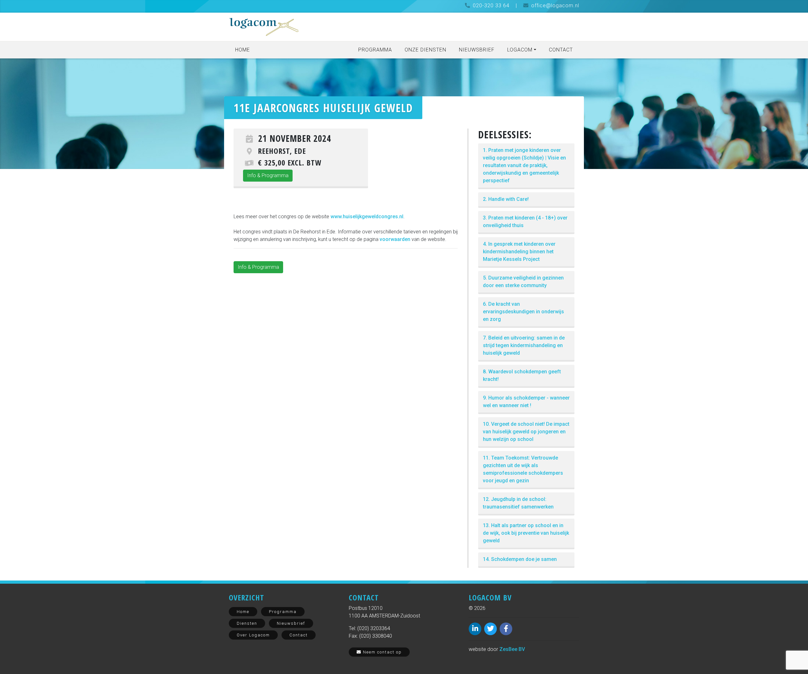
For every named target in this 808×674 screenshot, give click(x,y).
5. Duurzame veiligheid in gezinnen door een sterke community (523, 281)
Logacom (519, 50)
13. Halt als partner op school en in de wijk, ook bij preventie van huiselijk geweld (526, 533)
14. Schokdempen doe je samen (520, 559)
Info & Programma (267, 175)
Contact (561, 50)
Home (242, 50)
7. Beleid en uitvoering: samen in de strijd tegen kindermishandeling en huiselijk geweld (524, 345)
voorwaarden (396, 239)
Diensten (247, 623)
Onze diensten (425, 50)
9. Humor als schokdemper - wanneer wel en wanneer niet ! (526, 401)
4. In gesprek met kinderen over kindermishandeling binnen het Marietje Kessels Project (519, 251)
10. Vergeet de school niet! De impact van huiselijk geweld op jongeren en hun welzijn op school (526, 431)
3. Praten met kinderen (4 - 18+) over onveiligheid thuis (525, 221)
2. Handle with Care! (506, 199)
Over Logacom (253, 635)
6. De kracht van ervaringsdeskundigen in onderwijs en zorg (523, 311)
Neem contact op (381, 652)
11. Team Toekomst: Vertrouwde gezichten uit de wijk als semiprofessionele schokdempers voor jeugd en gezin (523, 469)
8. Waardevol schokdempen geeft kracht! (522, 375)
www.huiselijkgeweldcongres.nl (366, 217)
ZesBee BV (512, 649)
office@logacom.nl (555, 6)
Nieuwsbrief (477, 50)
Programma (375, 50)
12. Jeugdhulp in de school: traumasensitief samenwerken (518, 503)
